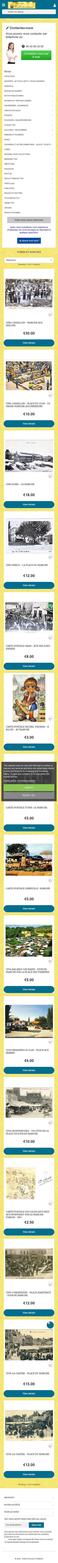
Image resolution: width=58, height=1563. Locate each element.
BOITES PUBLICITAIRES (14, 96)
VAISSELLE (9, 86)
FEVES (7, 140)
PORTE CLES (9, 183)
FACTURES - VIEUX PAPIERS (15, 130)
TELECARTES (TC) (11, 198)
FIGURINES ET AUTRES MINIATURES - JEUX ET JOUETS (27, 144)
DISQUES (8, 115)
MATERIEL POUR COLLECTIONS (17, 154)
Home (7, 71)
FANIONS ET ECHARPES (14, 135)
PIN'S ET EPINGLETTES (14, 178)
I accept (29, 787)
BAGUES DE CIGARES (13, 91)
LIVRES (7, 149)
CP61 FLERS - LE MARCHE (20, 484)
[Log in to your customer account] (54, 6)
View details (29, 343)
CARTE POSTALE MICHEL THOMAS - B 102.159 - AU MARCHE (27, 728)
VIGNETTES (9, 203)
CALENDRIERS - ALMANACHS (16, 105)
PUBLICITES (9, 188)
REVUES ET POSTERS (13, 193)
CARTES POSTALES (12, 110)
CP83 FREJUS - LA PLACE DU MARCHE (27, 565)
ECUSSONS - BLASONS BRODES (17, 120)
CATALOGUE (9, 76)
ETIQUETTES (9, 125)
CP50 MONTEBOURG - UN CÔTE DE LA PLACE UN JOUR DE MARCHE (27, 1132)
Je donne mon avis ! (29, 240)
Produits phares (12, 213)
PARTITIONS (9, 164)
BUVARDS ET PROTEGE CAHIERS (17, 101)
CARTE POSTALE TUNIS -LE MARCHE (26, 807)
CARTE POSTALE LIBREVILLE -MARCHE (28, 888)
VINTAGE (8, 208)
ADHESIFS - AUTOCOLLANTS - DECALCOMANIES (24, 81)
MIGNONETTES (10, 159)
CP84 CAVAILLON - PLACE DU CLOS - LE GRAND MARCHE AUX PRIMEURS (28, 405)
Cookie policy (10, 780)
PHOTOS (8, 174)
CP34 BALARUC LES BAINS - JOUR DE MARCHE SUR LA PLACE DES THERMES (27, 970)
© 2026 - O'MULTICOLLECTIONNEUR (29, 1559)
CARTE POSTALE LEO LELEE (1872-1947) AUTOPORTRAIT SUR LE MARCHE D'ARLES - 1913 (27, 1214)
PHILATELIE (9, 169)
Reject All (29, 795)
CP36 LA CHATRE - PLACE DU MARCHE (27, 1373)
